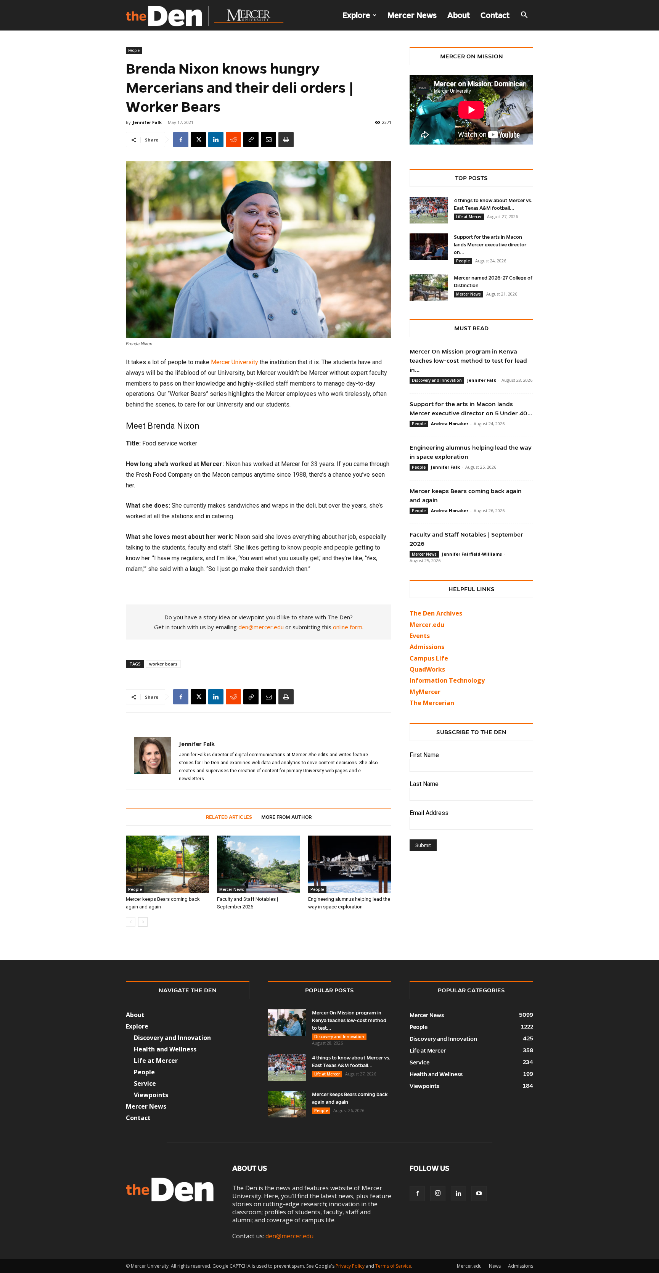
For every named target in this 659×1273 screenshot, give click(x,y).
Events (420, 636)
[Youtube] (479, 1193)
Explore (356, 15)
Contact (495, 15)
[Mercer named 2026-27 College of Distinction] (429, 287)
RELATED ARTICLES (229, 817)
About (458, 15)
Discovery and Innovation (437, 380)
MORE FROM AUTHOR (286, 817)
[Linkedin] (215, 139)
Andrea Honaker (449, 423)
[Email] (268, 139)
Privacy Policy (350, 1266)
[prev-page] (130, 922)
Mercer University (234, 362)
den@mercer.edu (261, 627)
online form (347, 627)
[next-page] (143, 922)
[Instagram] (437, 1193)
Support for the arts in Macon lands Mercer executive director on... (490, 245)
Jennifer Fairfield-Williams (472, 554)
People (134, 50)
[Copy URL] (251, 139)
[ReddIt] (233, 139)
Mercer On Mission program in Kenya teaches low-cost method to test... (349, 1020)
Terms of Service (393, 1266)
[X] (198, 139)
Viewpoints (151, 1095)
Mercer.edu (427, 624)
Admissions (520, 1266)
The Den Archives (436, 613)
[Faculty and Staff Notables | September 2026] (258, 864)
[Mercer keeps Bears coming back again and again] (167, 864)
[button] (524, 15)
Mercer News (412, 15)
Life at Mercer (469, 216)
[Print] (286, 139)
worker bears (163, 664)
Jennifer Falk (147, 122)
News (495, 1266)
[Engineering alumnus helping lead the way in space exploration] (349, 864)
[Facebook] (180, 139)
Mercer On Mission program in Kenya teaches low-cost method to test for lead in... (468, 360)
